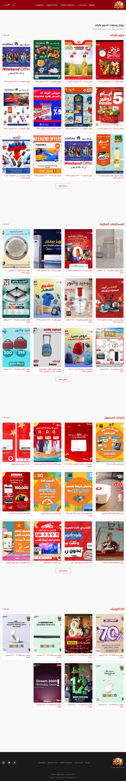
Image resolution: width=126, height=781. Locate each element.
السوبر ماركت (82, 5)
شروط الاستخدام (60, 777)
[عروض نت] (117, 761)
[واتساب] (4, 763)
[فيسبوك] (15, 763)
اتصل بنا (52, 777)
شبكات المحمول (52, 5)
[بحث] (13, 5)
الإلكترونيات (39, 5)
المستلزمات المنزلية (67, 5)
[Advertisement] (63, 16)
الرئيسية (91, 5)
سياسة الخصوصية (71, 777)
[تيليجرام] (9, 763)
